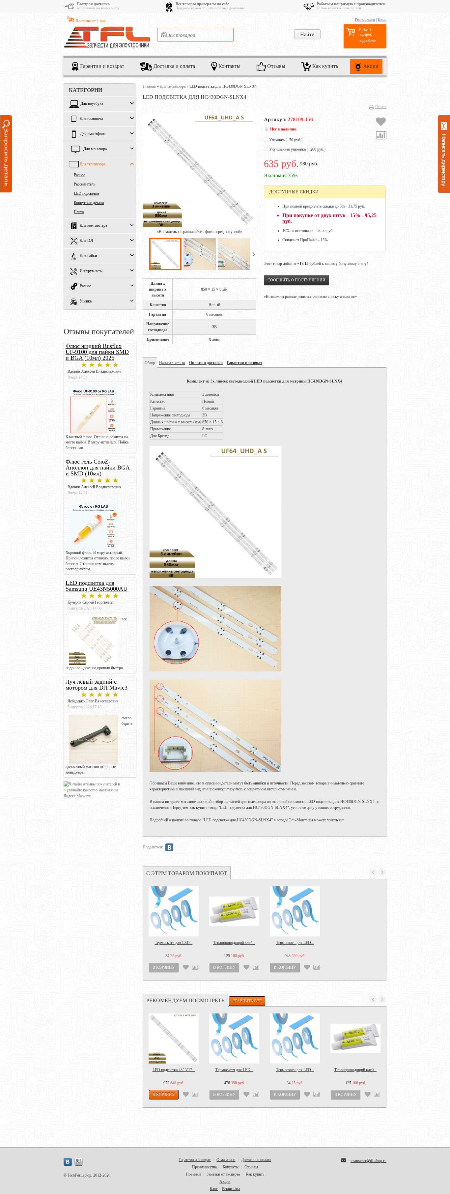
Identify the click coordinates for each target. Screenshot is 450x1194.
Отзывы (275, 66)
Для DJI (86, 241)
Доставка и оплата (173, 66)
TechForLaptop (79, 1175)
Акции (370, 66)
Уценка (86, 301)
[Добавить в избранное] (381, 122)
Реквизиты (231, 1188)
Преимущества (204, 1167)
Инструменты (91, 271)
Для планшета (91, 119)
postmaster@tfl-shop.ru (368, 1160)
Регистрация (365, 19)
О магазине (225, 1159)
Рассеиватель (84, 184)
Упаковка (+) (285, 140)
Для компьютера (93, 225)
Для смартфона (92, 134)
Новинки (193, 1174)
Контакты (228, 66)
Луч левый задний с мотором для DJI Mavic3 (96, 684)
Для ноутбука (91, 103)
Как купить (324, 66)
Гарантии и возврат (101, 66)
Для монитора (95, 149)
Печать (380, 107)
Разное (79, 175)
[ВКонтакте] (169, 847)
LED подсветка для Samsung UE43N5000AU (96, 586)
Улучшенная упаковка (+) (296, 149)
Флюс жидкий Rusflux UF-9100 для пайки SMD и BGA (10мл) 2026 (97, 352)
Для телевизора (92, 164)
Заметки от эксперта (223, 1174)
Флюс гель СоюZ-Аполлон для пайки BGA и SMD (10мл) (98, 467)
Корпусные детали (89, 202)
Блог (214, 1188)
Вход (382, 19)
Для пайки (88, 256)
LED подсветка (86, 193)
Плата (79, 212)
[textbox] (195, 35)
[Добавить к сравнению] (381, 136)
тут (341, 820)
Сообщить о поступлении (296, 280)
